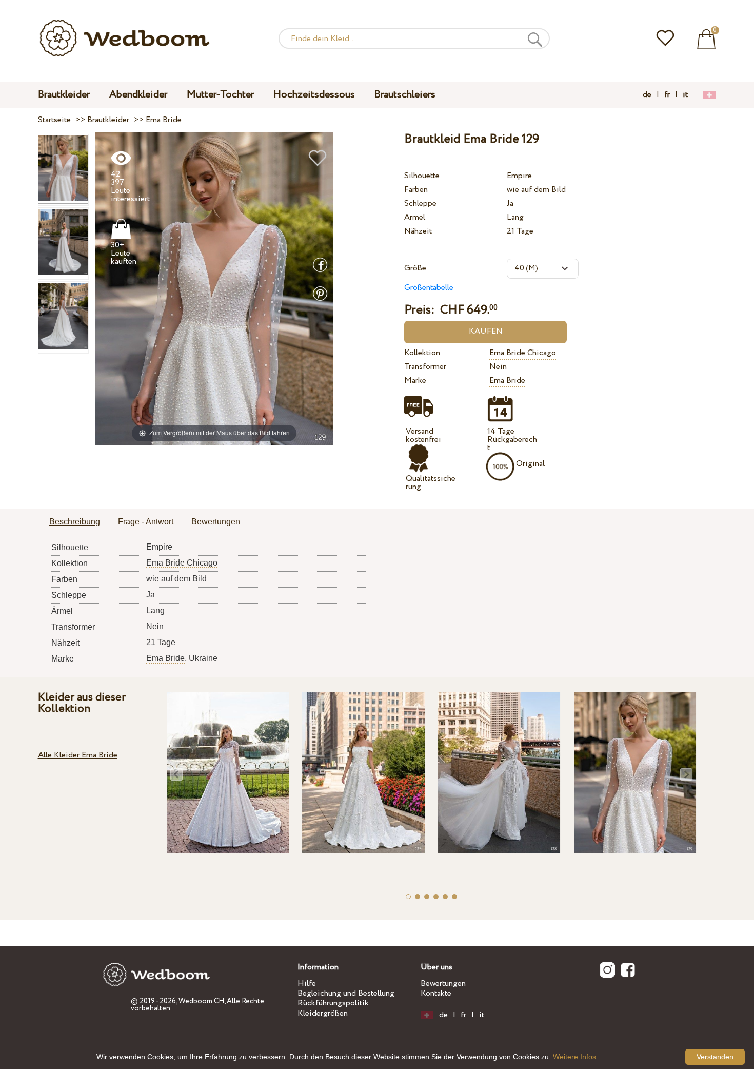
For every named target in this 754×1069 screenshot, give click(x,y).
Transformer (425, 367)
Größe (415, 268)
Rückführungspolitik (333, 1003)
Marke (415, 380)
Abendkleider (138, 94)
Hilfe (306, 983)
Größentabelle (428, 288)
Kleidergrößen (322, 1013)
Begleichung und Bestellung (345, 993)
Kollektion (422, 353)
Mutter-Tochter (220, 94)
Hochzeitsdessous (314, 94)
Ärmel (414, 217)
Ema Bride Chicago (522, 353)
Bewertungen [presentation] (215, 521)
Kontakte (436, 993)
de (647, 95)
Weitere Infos (574, 1057)
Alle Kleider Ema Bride (77, 755)
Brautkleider (64, 94)
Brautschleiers (404, 94)
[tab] (74, 522)
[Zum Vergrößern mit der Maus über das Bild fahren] (214, 288)
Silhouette (422, 176)
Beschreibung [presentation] (74, 521)
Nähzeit (418, 231)
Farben (416, 190)
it (685, 95)
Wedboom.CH (201, 1001)
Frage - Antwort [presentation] (145, 521)
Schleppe (420, 203)
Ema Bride (507, 380)
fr (667, 95)
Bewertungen (443, 983)
